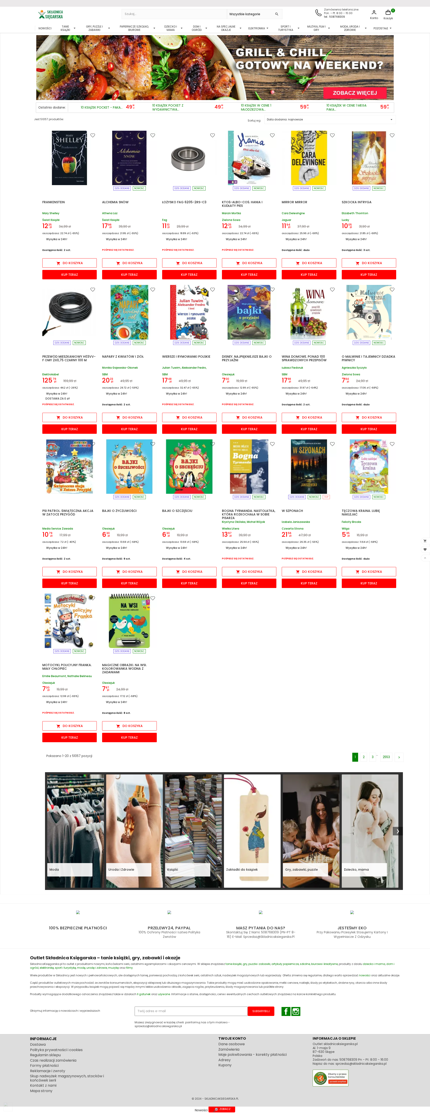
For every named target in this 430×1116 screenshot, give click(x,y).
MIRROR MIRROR (294, 202)
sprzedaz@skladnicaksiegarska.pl (361, 1063)
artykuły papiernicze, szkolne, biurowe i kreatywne (304, 964)
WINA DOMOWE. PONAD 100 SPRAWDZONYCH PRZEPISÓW (304, 358)
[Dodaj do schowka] (93, 135)
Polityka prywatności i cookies (56, 1049)
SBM (105, 374)
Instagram (295, 1011)
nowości (364, 975)
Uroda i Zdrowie (121, 869)
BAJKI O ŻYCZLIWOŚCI (119, 511)
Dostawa (38, 1044)
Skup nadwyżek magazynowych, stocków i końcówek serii (67, 1078)
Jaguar (286, 220)
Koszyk (388, 18)
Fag (164, 220)
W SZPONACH (292, 511)
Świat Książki (51, 220)
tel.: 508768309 (334, 17)
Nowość (139, 188)
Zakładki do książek (242, 869)
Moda (54, 869)
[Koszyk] (388, 15)
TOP (326, 497)
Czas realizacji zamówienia (53, 1060)
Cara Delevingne (293, 213)
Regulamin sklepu (45, 1055)
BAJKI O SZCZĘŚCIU (177, 511)
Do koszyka (69, 263)
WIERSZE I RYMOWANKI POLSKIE (186, 356)
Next (389, 66)
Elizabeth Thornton (355, 213)
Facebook (286, 1011)
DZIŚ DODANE (122, 188)
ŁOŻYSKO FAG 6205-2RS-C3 (184, 202)
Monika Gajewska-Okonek (120, 368)
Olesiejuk (228, 374)
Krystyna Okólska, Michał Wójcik (243, 522)
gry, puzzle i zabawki (256, 964)
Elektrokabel (50, 374)
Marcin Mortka (231, 213)
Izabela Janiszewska (296, 522)
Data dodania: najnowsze (330, 120)
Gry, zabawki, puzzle (301, 869)
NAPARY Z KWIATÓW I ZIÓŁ (123, 356)
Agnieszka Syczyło (354, 368)
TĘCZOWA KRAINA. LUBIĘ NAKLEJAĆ (361, 513)
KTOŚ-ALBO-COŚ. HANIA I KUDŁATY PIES (242, 204)
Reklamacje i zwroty (47, 1070)
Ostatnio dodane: (52, 107)
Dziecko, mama (356, 869)
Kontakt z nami (43, 1085)
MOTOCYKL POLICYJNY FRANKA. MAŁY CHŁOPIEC (67, 667)
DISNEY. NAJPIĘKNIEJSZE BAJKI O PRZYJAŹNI (247, 358)
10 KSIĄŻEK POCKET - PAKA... (102, 108)
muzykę (113, 968)
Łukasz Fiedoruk (292, 368)
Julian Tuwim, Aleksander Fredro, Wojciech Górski (184, 368)
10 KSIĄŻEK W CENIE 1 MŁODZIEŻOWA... (256, 107)
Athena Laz (110, 213)
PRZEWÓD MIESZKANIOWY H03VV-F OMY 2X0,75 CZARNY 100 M (69, 358)
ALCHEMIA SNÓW (115, 202)
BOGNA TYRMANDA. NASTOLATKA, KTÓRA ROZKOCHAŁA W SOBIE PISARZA (248, 514)
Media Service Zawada (57, 528)
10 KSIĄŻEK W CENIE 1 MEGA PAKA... (346, 107)
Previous (40, 66)
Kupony (225, 1065)
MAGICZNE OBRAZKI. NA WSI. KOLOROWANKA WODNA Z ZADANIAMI (124, 668)
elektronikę (47, 968)
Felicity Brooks (351, 522)
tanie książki (234, 964)
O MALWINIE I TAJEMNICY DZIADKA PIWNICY (368, 358)
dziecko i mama (374, 964)
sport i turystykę (65, 968)
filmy (129, 968)
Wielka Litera (230, 528)
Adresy (224, 1060)
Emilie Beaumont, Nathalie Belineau (67, 676)
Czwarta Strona (292, 528)
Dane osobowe (231, 1044)
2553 (386, 757)
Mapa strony (41, 1090)
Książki (172, 869)
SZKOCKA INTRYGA (357, 202)
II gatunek (143, 994)
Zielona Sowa (231, 220)
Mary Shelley (50, 213)
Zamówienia (228, 1049)
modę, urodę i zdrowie (92, 968)
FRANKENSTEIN (53, 202)
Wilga (345, 528)
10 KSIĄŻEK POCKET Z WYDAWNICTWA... (167, 107)
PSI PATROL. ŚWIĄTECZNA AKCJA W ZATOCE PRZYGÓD (67, 513)
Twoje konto (232, 1038)
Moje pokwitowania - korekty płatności (252, 1054)
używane (164, 994)
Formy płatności (44, 1065)
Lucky (345, 220)
